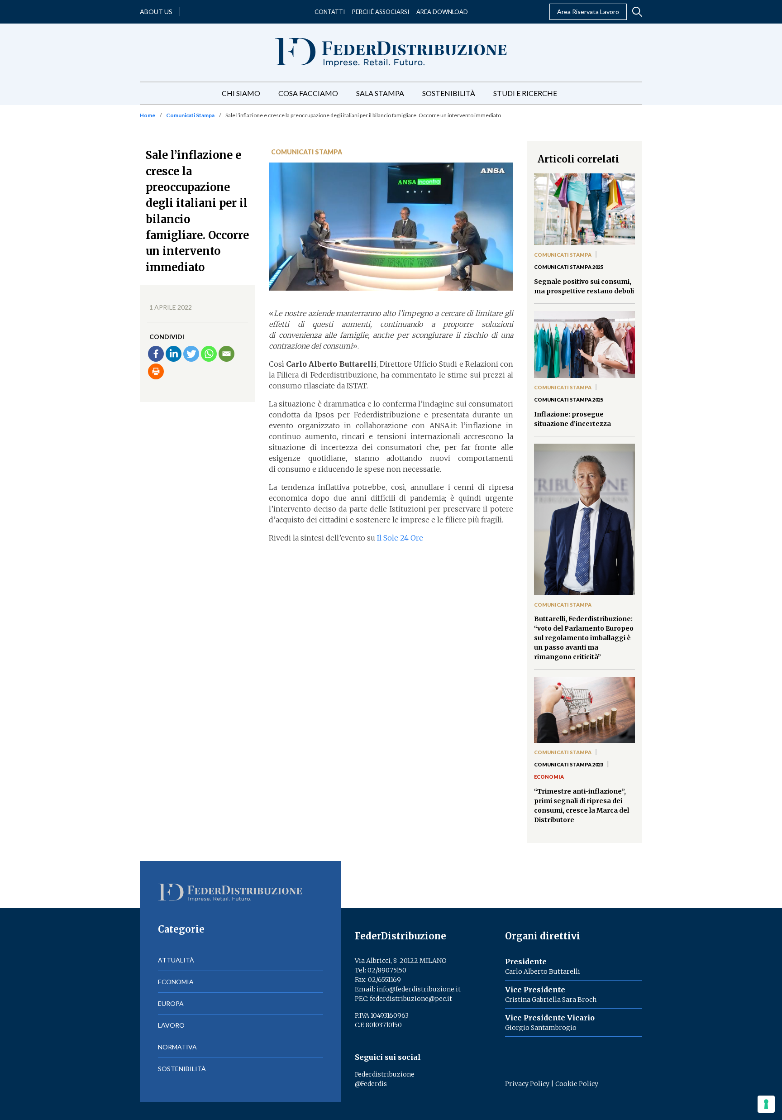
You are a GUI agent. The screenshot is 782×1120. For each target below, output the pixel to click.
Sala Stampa (380, 93)
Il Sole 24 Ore (400, 537)
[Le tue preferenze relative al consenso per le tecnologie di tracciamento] (766, 1104)
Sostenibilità (448, 93)
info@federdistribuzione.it (419, 989)
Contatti (330, 11)
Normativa (177, 1047)
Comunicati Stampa (190, 115)
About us (156, 11)
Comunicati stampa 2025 (568, 267)
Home (147, 115)
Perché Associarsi (380, 11)
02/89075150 (386, 970)
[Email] (226, 354)
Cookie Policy (576, 1084)
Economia (549, 777)
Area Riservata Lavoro (588, 11)
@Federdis (371, 1084)
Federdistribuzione (385, 1074)
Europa (171, 1003)
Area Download (442, 11)
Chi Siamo (241, 93)
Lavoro (171, 1025)
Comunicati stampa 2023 (568, 764)
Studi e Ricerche (525, 93)
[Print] (156, 371)
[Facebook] (156, 354)
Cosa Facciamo (308, 93)
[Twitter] (191, 354)
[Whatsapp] (209, 354)
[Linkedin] (173, 354)
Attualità (176, 960)
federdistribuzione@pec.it (411, 999)
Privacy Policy (527, 1084)
